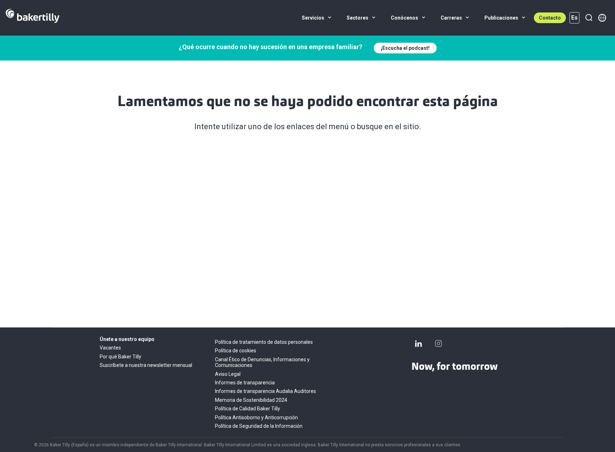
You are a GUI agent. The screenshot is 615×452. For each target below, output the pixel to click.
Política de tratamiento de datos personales (264, 342)
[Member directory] (602, 18)
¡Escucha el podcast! (405, 48)
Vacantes (110, 348)
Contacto (550, 18)
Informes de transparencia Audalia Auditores (265, 391)
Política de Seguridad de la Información (259, 426)
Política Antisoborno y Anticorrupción (256, 417)
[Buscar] (588, 17)
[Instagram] (438, 343)
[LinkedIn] (418, 343)
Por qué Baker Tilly (120, 356)
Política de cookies (235, 350)
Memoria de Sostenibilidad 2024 (251, 400)
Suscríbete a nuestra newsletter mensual (146, 365)
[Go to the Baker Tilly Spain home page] (32, 17)
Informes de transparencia (245, 382)
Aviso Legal (228, 374)
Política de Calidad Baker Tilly (247, 408)
